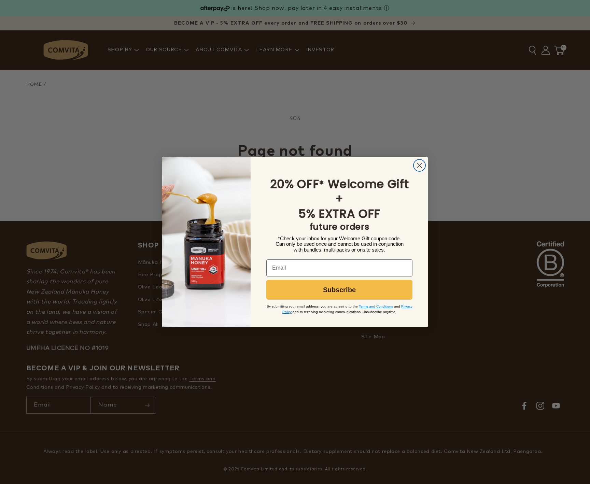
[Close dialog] (419, 165)
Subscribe (339, 290)
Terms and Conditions (376, 306)
